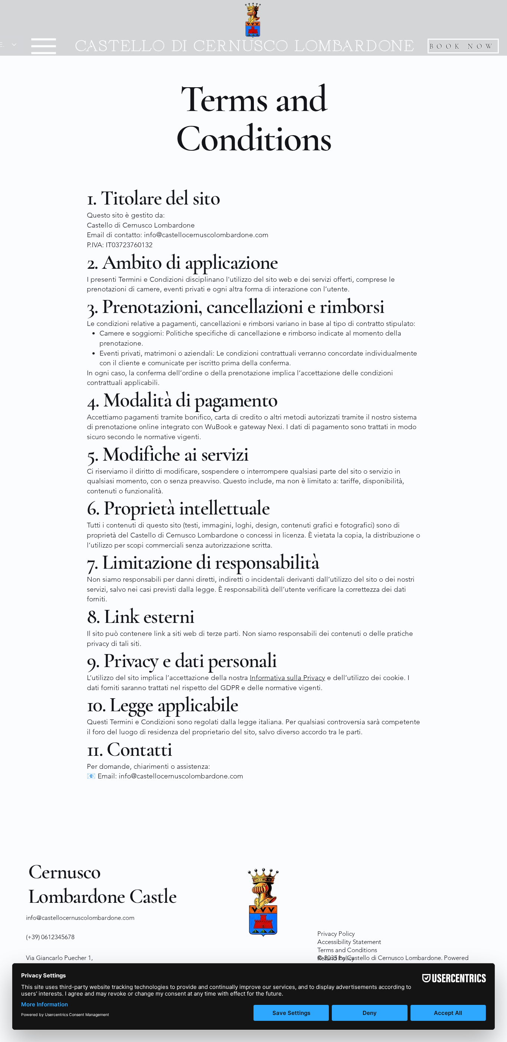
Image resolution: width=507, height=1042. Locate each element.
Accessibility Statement (349, 941)
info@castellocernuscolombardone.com (80, 917)
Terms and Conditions (347, 950)
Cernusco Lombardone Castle (102, 884)
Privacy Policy (336, 933)
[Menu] (43, 46)
